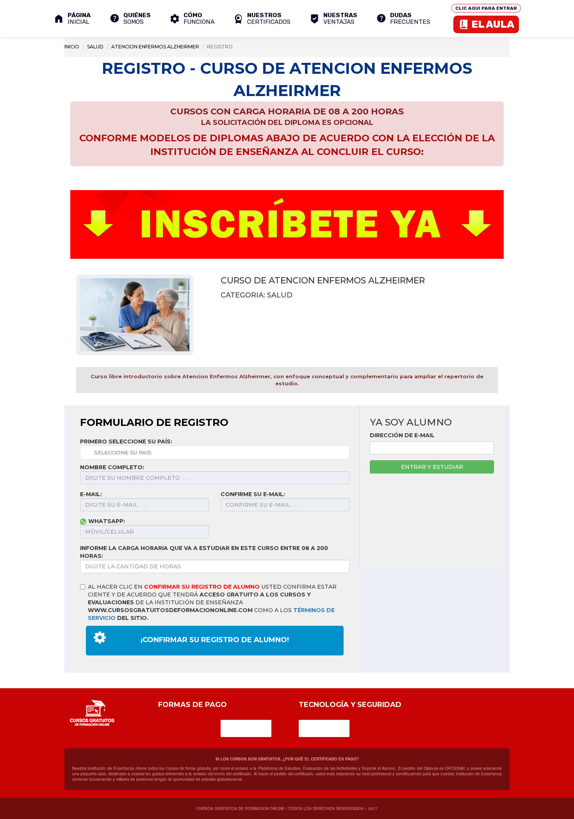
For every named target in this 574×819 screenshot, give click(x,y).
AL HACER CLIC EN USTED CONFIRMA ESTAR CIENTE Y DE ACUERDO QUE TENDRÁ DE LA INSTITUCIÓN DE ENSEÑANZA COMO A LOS (212, 602)
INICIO (71, 47)
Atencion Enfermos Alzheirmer (155, 47)
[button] (262, 18)
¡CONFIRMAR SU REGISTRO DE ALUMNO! (215, 640)
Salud (95, 47)
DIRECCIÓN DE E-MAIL (402, 435)
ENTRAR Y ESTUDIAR (432, 466)
